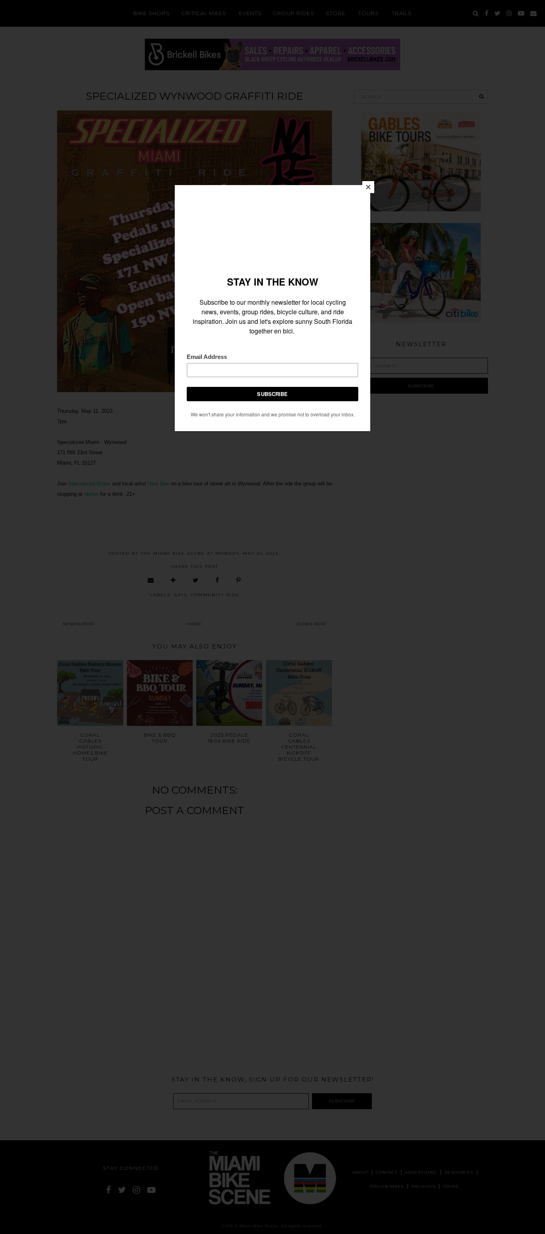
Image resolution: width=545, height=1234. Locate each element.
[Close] (368, 187)
